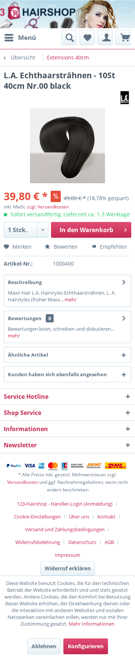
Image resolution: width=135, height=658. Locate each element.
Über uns (79, 516)
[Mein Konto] (105, 37)
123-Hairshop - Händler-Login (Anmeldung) (64, 503)
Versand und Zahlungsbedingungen (65, 529)
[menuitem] (20, 37)
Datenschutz (82, 542)
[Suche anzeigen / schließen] (69, 37)
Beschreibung (25, 282)
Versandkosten (22, 482)
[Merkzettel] (87, 37)
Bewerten (65, 246)
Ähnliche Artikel (28, 354)
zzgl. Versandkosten (48, 207)
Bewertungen (25, 318)
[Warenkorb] (123, 37)
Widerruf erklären (68, 568)
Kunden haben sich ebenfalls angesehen (57, 374)
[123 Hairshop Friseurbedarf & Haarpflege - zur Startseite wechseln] (29, 15)
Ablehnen (44, 646)
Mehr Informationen (91, 623)
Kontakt (107, 516)
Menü (27, 37)
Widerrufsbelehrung (37, 542)
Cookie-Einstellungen (37, 516)
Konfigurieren (86, 646)
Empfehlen (112, 246)
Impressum (67, 555)
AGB (109, 542)
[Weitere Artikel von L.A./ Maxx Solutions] (124, 97)
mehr (69, 299)
